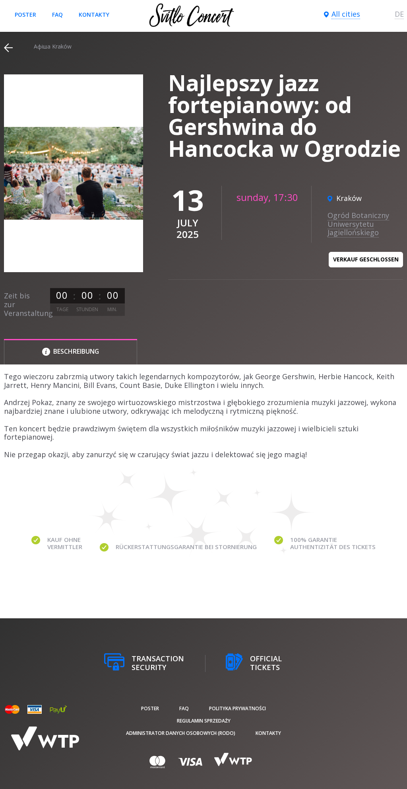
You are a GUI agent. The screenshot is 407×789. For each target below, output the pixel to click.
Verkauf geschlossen (366, 259)
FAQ (57, 14)
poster (25, 14)
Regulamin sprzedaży (204, 720)
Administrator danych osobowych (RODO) (180, 733)
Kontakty (94, 14)
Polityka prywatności (237, 708)
